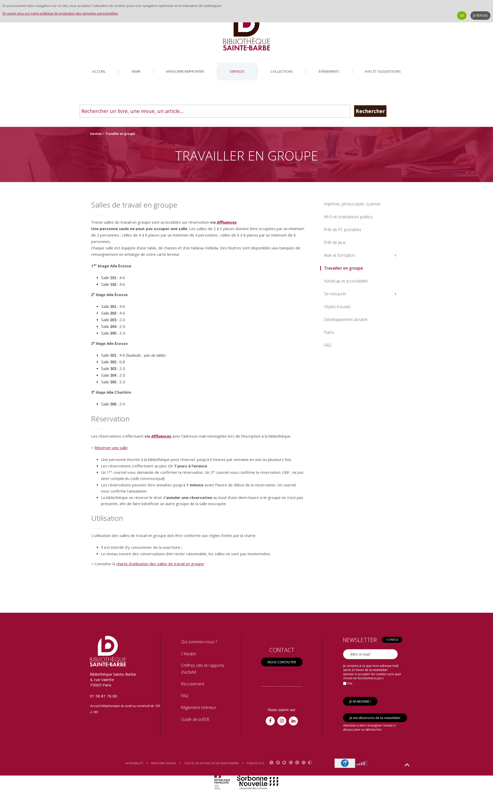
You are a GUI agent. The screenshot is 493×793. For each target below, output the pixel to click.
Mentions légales (163, 763)
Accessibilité (134, 763)
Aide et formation (339, 255)
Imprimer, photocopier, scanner (352, 204)
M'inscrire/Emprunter (185, 71)
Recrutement (192, 684)
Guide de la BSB (195, 719)
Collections (281, 71)
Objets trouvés (337, 306)
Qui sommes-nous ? (199, 642)
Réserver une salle (111, 447)
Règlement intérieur (198, 707)
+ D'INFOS (392, 639)
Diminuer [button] (297, 763)
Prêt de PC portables (342, 229)
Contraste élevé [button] (310, 763)
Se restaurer (335, 294)
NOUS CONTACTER (282, 662)
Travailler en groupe (343, 268)
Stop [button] (284, 763)
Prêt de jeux (335, 242)
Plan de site (255, 763)
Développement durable (345, 319)
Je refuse (480, 15)
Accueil (99, 71)
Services (237, 71)
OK (462, 15)
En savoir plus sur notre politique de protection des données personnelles (60, 13)
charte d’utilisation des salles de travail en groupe (160, 563)
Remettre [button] (303, 763)
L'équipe (188, 653)
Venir (135, 71)
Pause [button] (278, 763)
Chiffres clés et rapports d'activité (202, 669)
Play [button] (271, 763)
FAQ (327, 345)
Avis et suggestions (383, 71)
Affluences (227, 222)
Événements (329, 71)
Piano (329, 332)
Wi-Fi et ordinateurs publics (348, 217)
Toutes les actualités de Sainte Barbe (211, 763)
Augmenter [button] (291, 763)
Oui (349, 683)
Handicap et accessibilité (346, 281)
